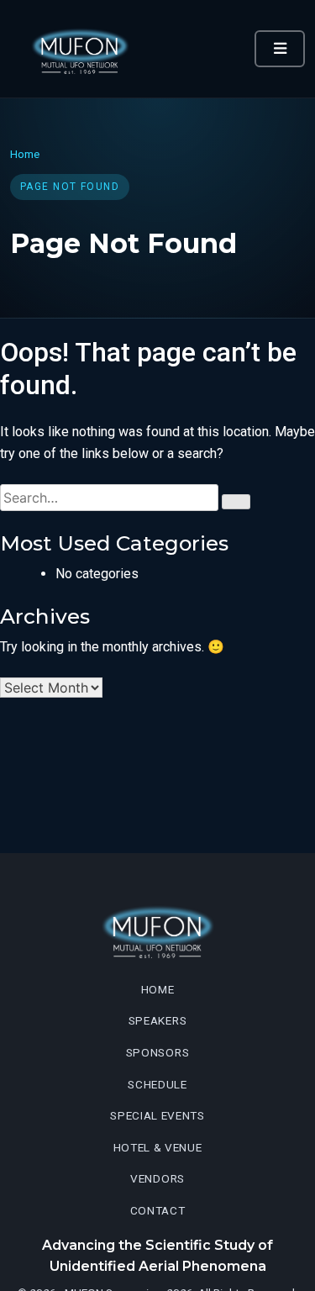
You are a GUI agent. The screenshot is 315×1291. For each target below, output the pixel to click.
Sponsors (157, 1052)
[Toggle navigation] (280, 48)
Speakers (157, 1020)
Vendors (157, 1178)
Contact (158, 1210)
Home (24, 154)
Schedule (157, 1084)
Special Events (157, 1115)
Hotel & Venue (157, 1147)
